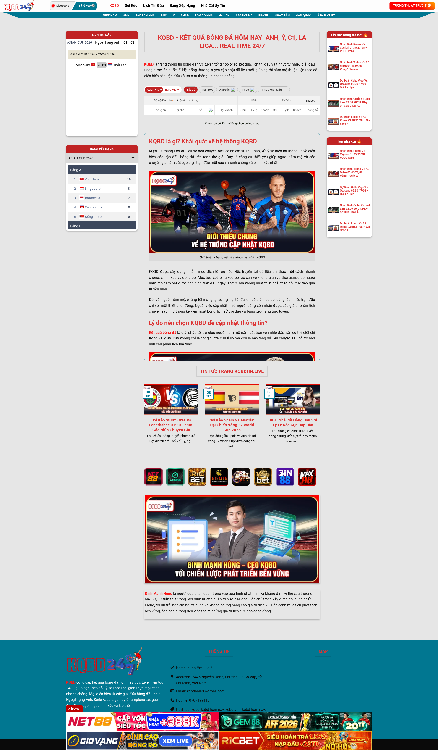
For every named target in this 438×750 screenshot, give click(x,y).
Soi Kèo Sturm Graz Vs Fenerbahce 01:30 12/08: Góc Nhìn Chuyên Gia (171, 425)
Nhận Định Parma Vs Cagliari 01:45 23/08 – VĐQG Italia (353, 48)
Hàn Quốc (303, 15)
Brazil (263, 15)
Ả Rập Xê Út (326, 15)
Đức (164, 15)
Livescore (62, 5)
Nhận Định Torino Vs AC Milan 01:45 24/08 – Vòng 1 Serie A (354, 66)
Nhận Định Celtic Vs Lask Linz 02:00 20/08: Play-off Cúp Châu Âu (355, 102)
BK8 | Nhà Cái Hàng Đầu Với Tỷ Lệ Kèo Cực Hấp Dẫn (293, 422)
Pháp (185, 15)
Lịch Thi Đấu (153, 5)
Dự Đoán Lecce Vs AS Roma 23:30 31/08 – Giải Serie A (355, 120)
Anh (126, 15)
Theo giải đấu (272, 89)
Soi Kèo (131, 5)
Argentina (244, 15)
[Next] (320, 421)
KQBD (114, 5)
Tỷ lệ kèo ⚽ (87, 5)
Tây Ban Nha (145, 15)
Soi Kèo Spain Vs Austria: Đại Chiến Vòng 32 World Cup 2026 (232, 425)
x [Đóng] (74, 708)
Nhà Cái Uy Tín (213, 5)
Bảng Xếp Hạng (182, 5)
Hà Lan (224, 15)
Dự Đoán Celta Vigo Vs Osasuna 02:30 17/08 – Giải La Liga (354, 84)
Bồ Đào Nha (204, 15)
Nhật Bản (282, 15)
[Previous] (143, 421)
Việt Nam (110, 15)
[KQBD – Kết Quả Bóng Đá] (23, 6)
